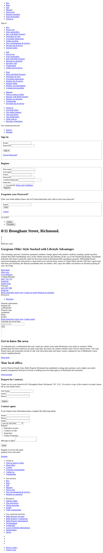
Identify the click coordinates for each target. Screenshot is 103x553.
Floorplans (11, 224)
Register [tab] (9, 132)
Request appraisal (13, 14)
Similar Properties (11, 436)
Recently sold (11, 63)
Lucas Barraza (6, 274)
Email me (5, 281)
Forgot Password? (10, 155)
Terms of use (11, 550)
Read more (5, 270)
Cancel (6, 212)
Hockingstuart (11, 523)
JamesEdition (11, 530)
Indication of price (11, 428)
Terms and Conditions (24, 185)
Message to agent (8, 441)
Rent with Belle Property (16, 74)
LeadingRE (10, 525)
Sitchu (8, 532)
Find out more (6, 374)
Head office (10, 465)
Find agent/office (12, 17)
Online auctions (12, 41)
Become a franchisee (14, 121)
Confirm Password (10, 180)
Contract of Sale (10, 431)
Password (7, 145)
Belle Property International (17, 521)
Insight (8, 508)
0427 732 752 (6, 279)
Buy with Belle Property (15, 34)
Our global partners (13, 112)
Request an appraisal (14, 61)
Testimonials (11, 66)
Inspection (8, 433)
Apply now (18, 293)
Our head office (12, 110)
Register (4, 456)
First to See (10, 490)
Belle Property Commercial (17, 519)
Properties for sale (13, 36)
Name (3, 415)
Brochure (9, 299)
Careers (9, 467)
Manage (9, 10)
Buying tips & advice (14, 45)
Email (5, 143)
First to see (10, 12)
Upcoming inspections (15, 39)
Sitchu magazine (12, 505)
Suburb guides (11, 48)
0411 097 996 (6, 288)
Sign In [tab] (9, 130)
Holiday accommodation (15, 86)
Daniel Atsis (6, 283)
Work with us (11, 119)
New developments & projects (18, 43)
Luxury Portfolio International (18, 528)
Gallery (9, 222)
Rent (8, 5)
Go (3, 327)
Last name (7, 172)
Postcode (6, 182)
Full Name (5, 391)
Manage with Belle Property (17, 97)
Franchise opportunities (15, 470)
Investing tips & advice (15, 103)
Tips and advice (12, 114)
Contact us (10, 472)
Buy (7, 3)
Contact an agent (30, 293)
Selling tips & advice (14, 68)
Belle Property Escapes (15, 516)
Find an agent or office (15, 94)
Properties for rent (13, 77)
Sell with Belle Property (15, 59)
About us (9, 19)
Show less (5, 272)
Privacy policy (11, 547)
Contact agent (29, 319)
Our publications (12, 117)
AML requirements (13, 510)
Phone (3, 396)
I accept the (19, 185)
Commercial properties (15, 88)
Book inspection (7, 293)
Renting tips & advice (14, 81)
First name (7, 169)
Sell (7, 8)
